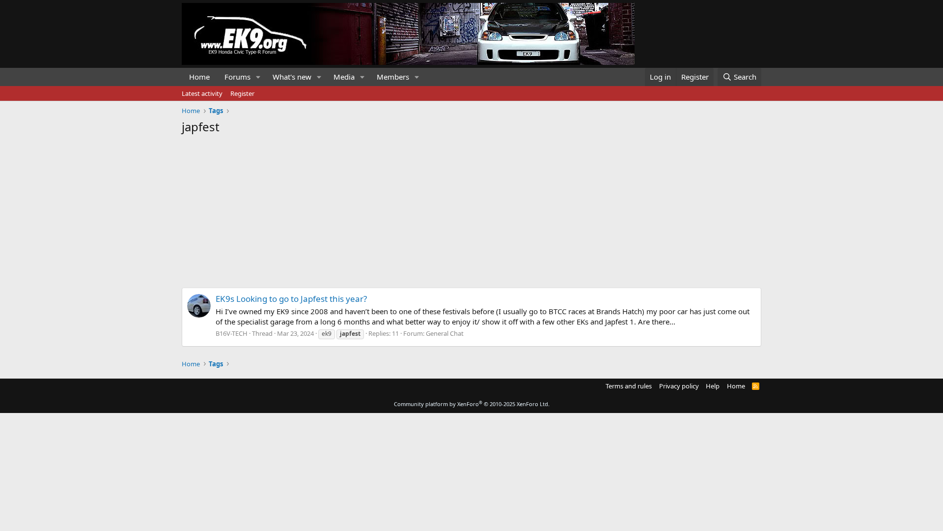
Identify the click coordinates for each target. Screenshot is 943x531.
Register (242, 93)
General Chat (445, 333)
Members (393, 77)
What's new (292, 77)
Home (199, 77)
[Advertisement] (471, 208)
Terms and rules (629, 386)
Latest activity (202, 93)
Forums (237, 77)
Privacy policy (679, 386)
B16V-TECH (232, 333)
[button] (258, 77)
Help (713, 386)
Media (344, 77)
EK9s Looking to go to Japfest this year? (291, 298)
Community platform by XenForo (472, 404)
